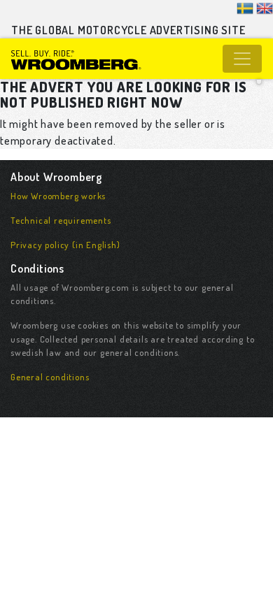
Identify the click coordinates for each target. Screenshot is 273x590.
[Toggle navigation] (242, 59)
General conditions (49, 376)
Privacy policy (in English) (65, 244)
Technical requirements (60, 220)
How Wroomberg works (58, 195)
